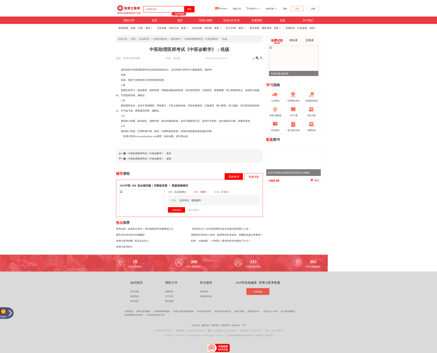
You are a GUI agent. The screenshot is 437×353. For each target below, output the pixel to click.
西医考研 (266, 28)
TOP (244, 325)
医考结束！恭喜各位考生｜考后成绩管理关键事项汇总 (144, 228)
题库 (180, 20)
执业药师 (197, 28)
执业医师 (144, 39)
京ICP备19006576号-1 (163, 330)
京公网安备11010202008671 (225, 330)
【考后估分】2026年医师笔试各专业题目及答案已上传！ (221, 228)
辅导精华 (175, 39)
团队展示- (205, 325)
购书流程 (134, 301)
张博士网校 (206, 20)
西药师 (208, 28)
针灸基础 (302, 28)
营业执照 (269, 335)
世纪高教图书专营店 (134, 315)
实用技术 (290, 28)
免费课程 (256, 20)
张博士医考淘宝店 (223, 311)
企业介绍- (195, 325)
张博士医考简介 (124, 246)
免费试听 (169, 291)
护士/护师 (231, 28)
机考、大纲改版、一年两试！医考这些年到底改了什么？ (221, 240)
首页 (154, 20)
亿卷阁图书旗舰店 (162, 311)
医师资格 (123, 28)
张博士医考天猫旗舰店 (183, 311)
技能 (282, 20)
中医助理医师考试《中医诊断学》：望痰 (149, 158)
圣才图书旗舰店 (288, 311)
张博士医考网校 (143, 311)
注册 (313, 9)
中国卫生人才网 (270, 311)
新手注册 (134, 291)
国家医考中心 (254, 311)
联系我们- (216, 325)
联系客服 (258, 291)
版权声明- (226, 325)
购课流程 (134, 296)
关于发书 (169, 296)
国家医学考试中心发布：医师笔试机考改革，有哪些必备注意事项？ (227, 234)
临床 (133, 28)
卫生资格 (161, 28)
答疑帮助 (204, 291)
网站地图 (169, 301)
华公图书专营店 (204, 311)
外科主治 (174, 28)
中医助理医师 (160, 39)
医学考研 (254, 28)
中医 (140, 28)
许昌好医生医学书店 (155, 315)
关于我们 (308, 20)
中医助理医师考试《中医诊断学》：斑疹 (149, 153)
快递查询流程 (206, 296)
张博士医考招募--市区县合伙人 (132, 240)
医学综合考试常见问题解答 (130, 234)
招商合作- (236, 325)
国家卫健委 (239, 311)
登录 (297, 9)
